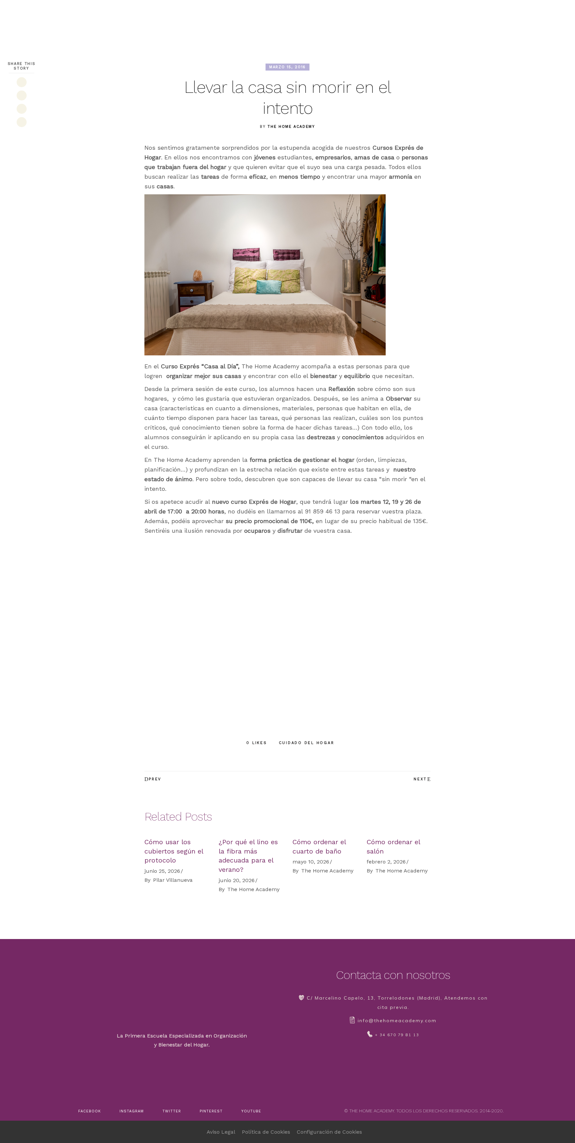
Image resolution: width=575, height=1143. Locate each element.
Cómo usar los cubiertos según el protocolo (173, 851)
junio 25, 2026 (162, 871)
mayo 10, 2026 (310, 861)
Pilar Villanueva (173, 880)
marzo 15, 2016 (287, 67)
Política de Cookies (266, 1132)
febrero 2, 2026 (386, 861)
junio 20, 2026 (237, 880)
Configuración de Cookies (329, 1132)
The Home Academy (291, 126)
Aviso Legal (221, 1132)
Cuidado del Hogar (306, 743)
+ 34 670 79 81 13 (397, 1035)
